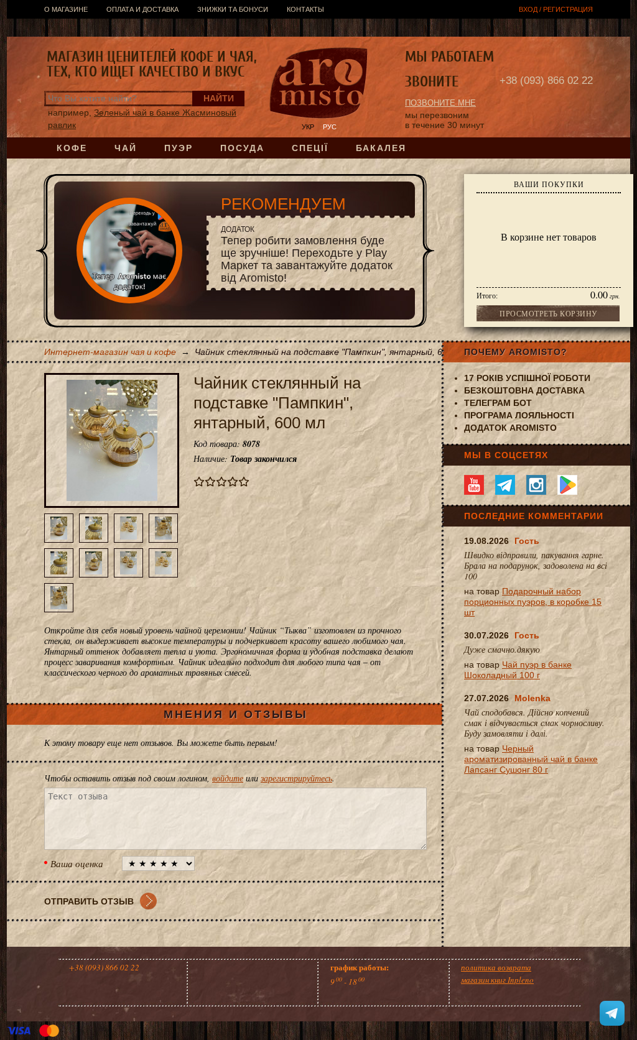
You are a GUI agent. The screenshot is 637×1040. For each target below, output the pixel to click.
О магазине (66, 9)
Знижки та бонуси (232, 9)
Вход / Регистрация (556, 9)
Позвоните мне (440, 103)
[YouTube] (474, 485)
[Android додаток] (567, 485)
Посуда (242, 148)
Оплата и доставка (142, 9)
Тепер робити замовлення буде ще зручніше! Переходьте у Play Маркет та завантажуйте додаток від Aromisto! (307, 254)
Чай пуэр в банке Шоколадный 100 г (518, 670)
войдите (227, 778)
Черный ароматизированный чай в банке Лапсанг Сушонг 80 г (531, 759)
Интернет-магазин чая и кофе (110, 352)
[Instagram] (536, 485)
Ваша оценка (76, 863)
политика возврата (496, 967)
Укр (308, 127)
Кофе (72, 148)
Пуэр (178, 148)
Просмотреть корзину (549, 313)
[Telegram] (505, 485)
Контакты (305, 9)
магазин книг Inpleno (497, 979)
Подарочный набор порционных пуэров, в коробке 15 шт (533, 601)
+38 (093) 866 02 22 (546, 80)
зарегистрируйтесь (296, 778)
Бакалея (381, 148)
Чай (125, 148)
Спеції (310, 148)
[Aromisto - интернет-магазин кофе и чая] (318, 84)
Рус (330, 127)
